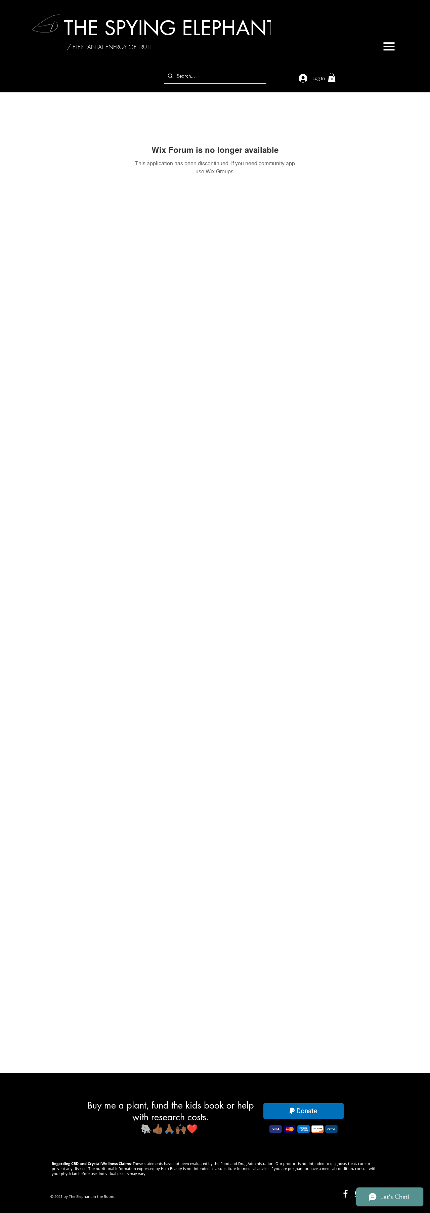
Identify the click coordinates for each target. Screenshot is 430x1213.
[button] (389, 46)
